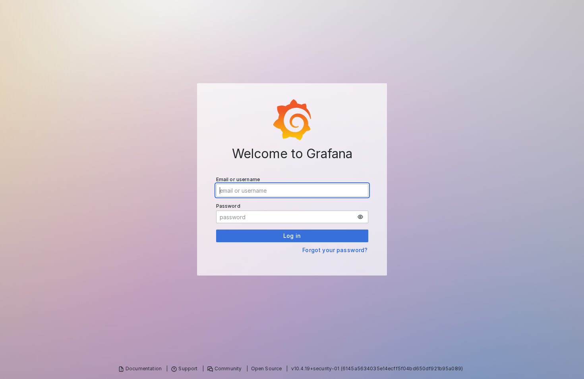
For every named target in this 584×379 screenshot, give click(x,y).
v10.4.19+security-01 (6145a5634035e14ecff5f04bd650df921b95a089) (377, 368)
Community (228, 368)
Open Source (266, 368)
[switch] (360, 217)
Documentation (144, 368)
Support (187, 368)
